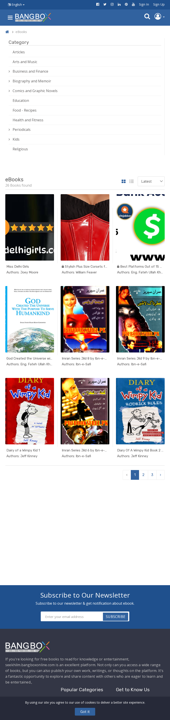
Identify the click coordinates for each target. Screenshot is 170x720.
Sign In (144, 4)
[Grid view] (124, 181)
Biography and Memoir (32, 81)
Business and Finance (30, 71)
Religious (20, 149)
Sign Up (159, 4)
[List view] (131, 181)
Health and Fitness (28, 120)
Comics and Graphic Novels (35, 90)
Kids (16, 139)
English (17, 4)
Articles (19, 52)
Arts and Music (25, 61)
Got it (85, 711)
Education (21, 100)
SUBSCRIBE (115, 616)
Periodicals (22, 129)
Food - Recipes (25, 110)
